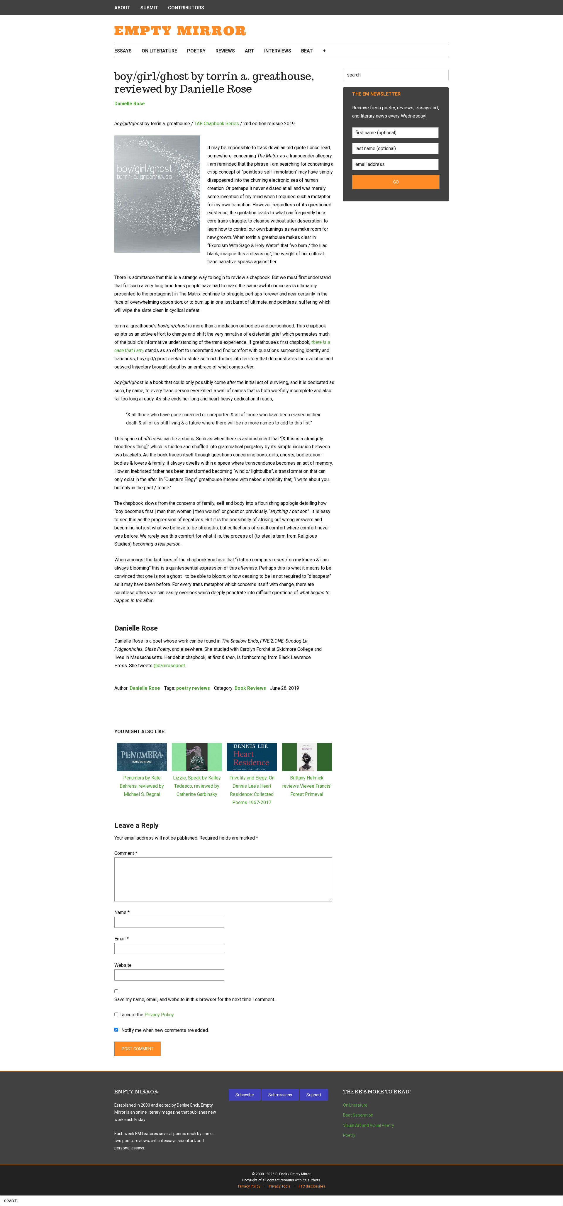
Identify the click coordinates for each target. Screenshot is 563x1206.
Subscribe (244, 1095)
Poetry (349, 1135)
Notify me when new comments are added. (165, 1030)
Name (122, 912)
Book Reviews (250, 688)
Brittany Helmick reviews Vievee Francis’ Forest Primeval (306, 786)
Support (313, 1095)
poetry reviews (193, 688)
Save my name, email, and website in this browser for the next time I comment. (194, 999)
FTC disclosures (312, 1186)
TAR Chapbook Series (216, 123)
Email (121, 939)
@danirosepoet (169, 665)
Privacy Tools (279, 1186)
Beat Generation (358, 1115)
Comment (125, 853)
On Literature (355, 1105)
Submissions (280, 1095)
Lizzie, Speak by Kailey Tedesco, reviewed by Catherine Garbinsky (197, 786)
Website (123, 965)
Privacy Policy (159, 1015)
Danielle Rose (129, 103)
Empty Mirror (180, 31)
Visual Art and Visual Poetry (368, 1125)
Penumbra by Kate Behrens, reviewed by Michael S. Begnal (142, 786)
